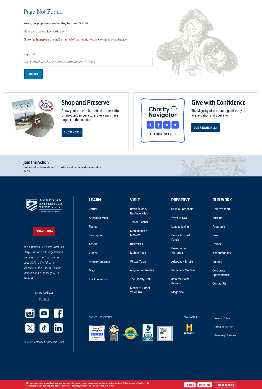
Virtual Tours (138, 261)
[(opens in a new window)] (30, 313)
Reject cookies (225, 385)
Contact (44, 299)
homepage (42, 39)
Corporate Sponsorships (221, 272)
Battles (93, 209)
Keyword (29, 54)
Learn (95, 200)
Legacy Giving (184, 226)
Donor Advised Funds (180, 237)
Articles (94, 244)
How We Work (222, 209)
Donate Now (44, 231)
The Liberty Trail (143, 279)
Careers (217, 262)
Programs (219, 226)
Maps (92, 270)
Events (217, 244)
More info (205, 385)
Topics (93, 226)
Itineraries (136, 244)
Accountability (222, 253)
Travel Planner (139, 222)
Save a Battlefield (182, 209)
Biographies (96, 235)
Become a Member (183, 270)
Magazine (177, 292)
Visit (135, 200)
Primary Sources (99, 262)
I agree (190, 385)
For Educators (98, 279)
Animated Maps (99, 218)
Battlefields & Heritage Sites (139, 211)
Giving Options (44, 292)
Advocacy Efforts (182, 261)
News (216, 235)
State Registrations (224, 335)
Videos (93, 253)
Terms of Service (223, 327)
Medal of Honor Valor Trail (142, 290)
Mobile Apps (138, 253)
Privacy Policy (221, 318)
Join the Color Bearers (180, 281)
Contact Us (219, 283)
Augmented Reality (142, 270)
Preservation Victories (179, 250)
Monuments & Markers (138, 233)
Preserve (180, 200)
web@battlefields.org (81, 39)
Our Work (222, 200)
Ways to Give (179, 218)
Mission (217, 218)
